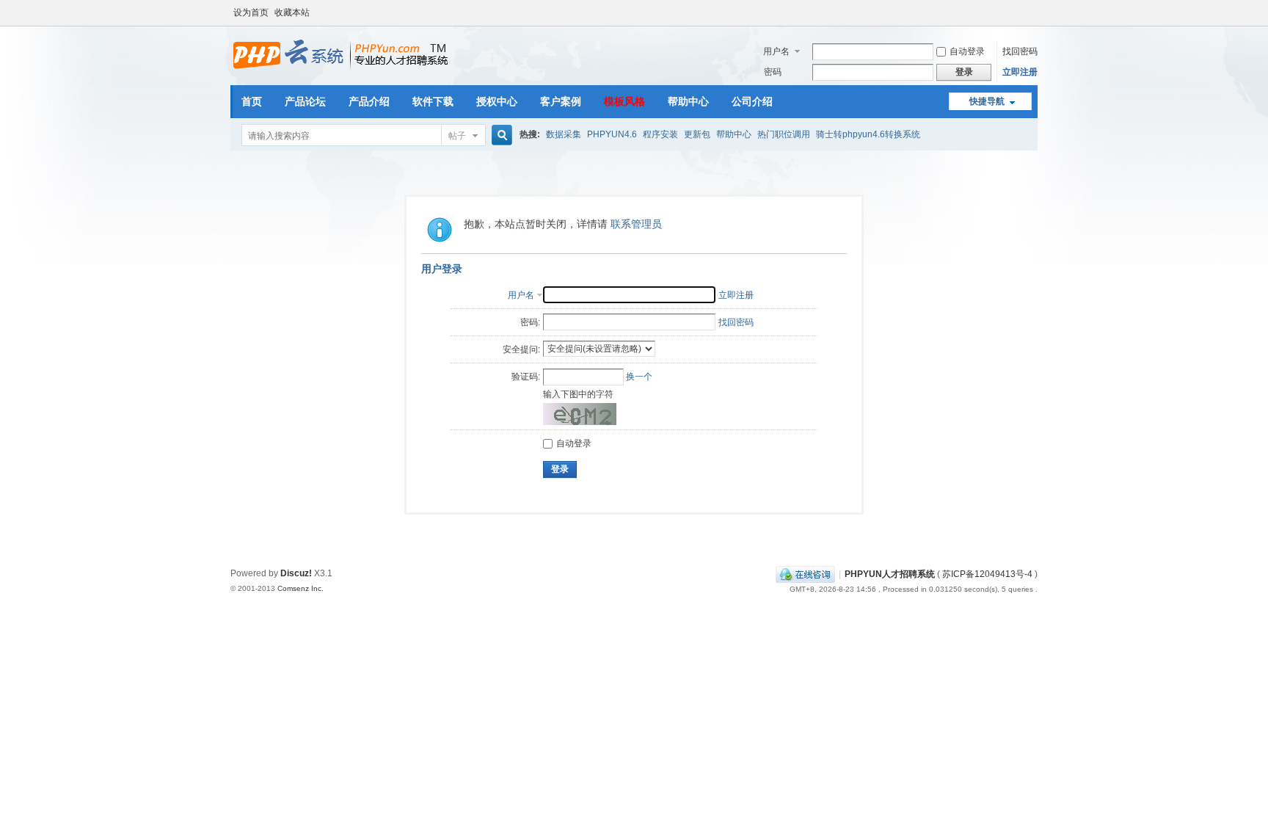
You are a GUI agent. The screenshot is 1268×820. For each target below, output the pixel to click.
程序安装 (660, 134)
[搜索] (500, 135)
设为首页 (251, 12)
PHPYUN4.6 (612, 134)
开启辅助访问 (1034, 10)
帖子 (457, 136)
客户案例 (560, 101)
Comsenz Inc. (300, 588)
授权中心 (496, 101)
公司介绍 (752, 101)
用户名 (776, 51)
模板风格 (624, 101)
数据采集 (563, 134)
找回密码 (1020, 51)
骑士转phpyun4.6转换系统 (868, 134)
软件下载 (432, 101)
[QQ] (805, 574)
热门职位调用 (783, 134)
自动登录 (967, 51)
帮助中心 (688, 101)
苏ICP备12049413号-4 (987, 574)
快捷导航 (987, 101)
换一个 (639, 376)
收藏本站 (292, 12)
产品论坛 (305, 101)
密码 (772, 72)
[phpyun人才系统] (340, 70)
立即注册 (1020, 72)
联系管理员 (636, 224)
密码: (530, 322)
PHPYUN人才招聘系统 (890, 574)
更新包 (697, 134)
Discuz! (296, 573)
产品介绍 (369, 101)
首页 (251, 101)
